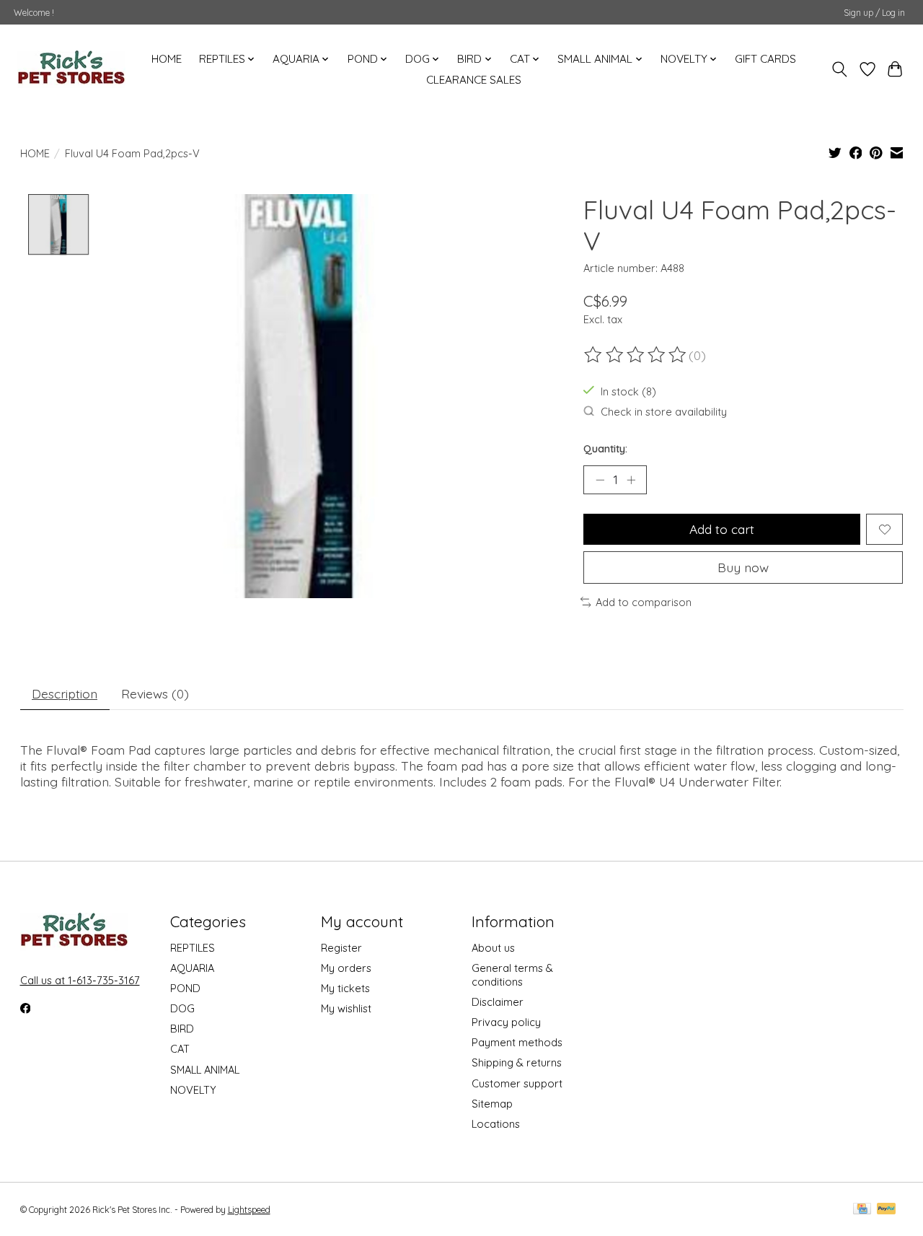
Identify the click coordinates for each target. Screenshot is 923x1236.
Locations (496, 1124)
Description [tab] (64, 693)
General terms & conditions (512, 975)
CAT (180, 1049)
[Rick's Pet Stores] (71, 69)
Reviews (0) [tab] (155, 693)
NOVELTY (193, 1090)
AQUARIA (192, 968)
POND (185, 988)
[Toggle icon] (839, 69)
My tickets (345, 988)
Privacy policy (506, 1022)
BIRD (182, 1028)
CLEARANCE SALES (473, 80)
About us (493, 948)
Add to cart (721, 529)
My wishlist (346, 1008)
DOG (182, 1008)
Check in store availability (664, 411)
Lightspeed (249, 1209)
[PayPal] (886, 1210)
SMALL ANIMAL (204, 1070)
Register (341, 948)
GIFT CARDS (765, 59)
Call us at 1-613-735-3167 (80, 980)
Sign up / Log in (874, 12)
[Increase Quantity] (631, 480)
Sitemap (492, 1103)
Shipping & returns (517, 1062)
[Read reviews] (636, 355)
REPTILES (192, 948)
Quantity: (605, 448)
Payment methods (517, 1042)
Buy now (743, 567)
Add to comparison (644, 602)
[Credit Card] (862, 1210)
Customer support (517, 1083)
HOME (166, 59)
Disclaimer (498, 1002)
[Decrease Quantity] (600, 480)
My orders (346, 968)
